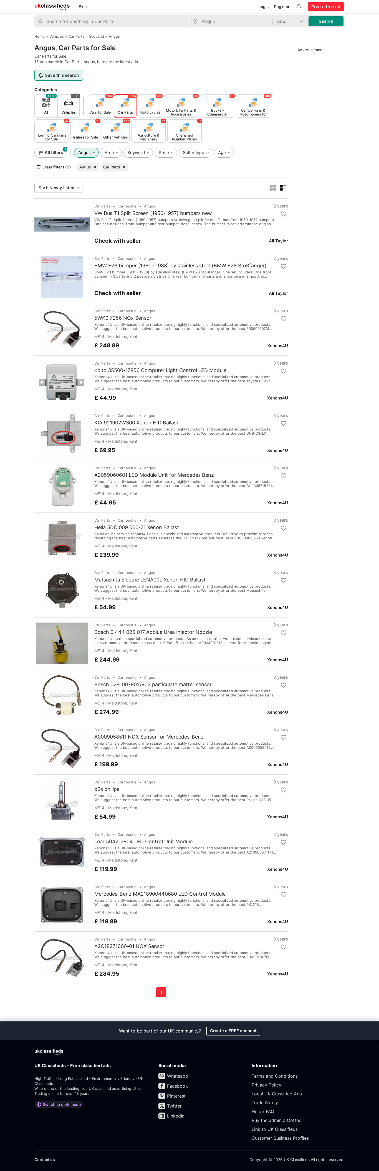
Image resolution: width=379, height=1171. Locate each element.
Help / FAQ (263, 1111)
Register (281, 6)
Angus (85, 167)
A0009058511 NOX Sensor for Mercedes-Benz (149, 737)
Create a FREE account (233, 1030)
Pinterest (176, 1096)
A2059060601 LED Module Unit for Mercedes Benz (154, 475)
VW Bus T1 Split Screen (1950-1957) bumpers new (153, 213)
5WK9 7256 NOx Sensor (122, 318)
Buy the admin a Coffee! (277, 1120)
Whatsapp (177, 1076)
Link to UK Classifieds (275, 1129)
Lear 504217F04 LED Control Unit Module (143, 841)
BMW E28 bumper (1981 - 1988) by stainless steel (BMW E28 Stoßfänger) (180, 265)
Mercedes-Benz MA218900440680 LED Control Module (160, 894)
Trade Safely (265, 1102)
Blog (83, 6)
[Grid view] (273, 188)
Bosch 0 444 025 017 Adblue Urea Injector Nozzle (153, 632)
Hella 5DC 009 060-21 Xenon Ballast (136, 527)
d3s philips (106, 789)
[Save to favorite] (283, 214)
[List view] (283, 188)
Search (326, 21)
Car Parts (111, 167)
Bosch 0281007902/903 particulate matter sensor (153, 684)
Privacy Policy (266, 1085)
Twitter (174, 1106)
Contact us (44, 1159)
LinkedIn (176, 1116)
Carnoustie (127, 206)
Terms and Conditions (275, 1076)
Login (264, 6)
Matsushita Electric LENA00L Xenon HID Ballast (150, 580)
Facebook (177, 1086)
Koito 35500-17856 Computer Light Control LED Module (160, 370)
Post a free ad (325, 6)
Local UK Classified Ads (277, 1093)
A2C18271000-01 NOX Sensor (129, 946)
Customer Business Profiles (280, 1138)
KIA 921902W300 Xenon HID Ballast (136, 423)
